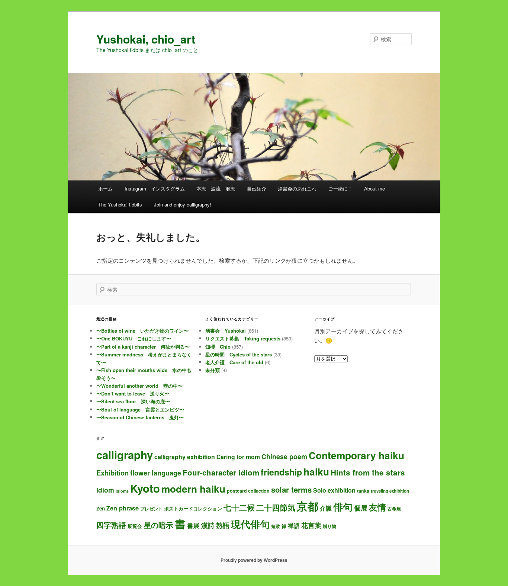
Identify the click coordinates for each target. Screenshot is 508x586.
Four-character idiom (221, 472)
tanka (363, 490)
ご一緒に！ (340, 188)
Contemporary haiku (356, 455)
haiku (316, 471)
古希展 (394, 509)
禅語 (294, 525)
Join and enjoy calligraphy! (182, 204)
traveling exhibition (390, 491)
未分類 (212, 370)
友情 (377, 507)
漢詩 (208, 525)
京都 (307, 506)
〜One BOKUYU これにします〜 (133, 338)
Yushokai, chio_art (145, 39)
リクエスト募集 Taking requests (242, 338)
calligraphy (124, 454)
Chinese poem (284, 456)
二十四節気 (275, 507)
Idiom (105, 489)
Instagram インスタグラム (155, 188)
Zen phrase (122, 508)
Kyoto (145, 488)
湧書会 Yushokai (225, 330)
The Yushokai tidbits (120, 204)
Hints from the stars (368, 472)
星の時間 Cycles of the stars (238, 354)
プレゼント (151, 509)
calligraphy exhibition (184, 456)
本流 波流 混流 (215, 188)
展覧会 (135, 525)
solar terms (291, 489)
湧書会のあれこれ (297, 188)
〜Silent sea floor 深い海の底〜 (133, 401)
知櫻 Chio (218, 346)
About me (374, 188)
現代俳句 (250, 524)
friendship (281, 472)
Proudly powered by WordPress (254, 560)
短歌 (275, 526)
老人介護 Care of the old (234, 362)
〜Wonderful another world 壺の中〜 (139, 385)
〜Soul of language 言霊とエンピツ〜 (140, 409)
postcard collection (248, 490)
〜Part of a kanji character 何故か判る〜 (143, 346)
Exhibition (112, 473)
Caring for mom (238, 456)
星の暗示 (158, 524)
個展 (360, 507)
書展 (193, 525)
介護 (326, 508)
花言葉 (311, 525)
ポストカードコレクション (193, 508)
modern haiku (193, 488)
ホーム (105, 188)
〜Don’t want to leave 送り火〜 (132, 393)
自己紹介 (256, 188)
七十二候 (239, 507)
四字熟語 (111, 524)
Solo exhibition (334, 490)
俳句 (343, 506)
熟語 (222, 525)
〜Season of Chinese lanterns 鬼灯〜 (140, 417)
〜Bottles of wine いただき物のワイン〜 (142, 330)
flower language (155, 473)
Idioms (122, 491)
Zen (100, 508)
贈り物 (329, 526)
